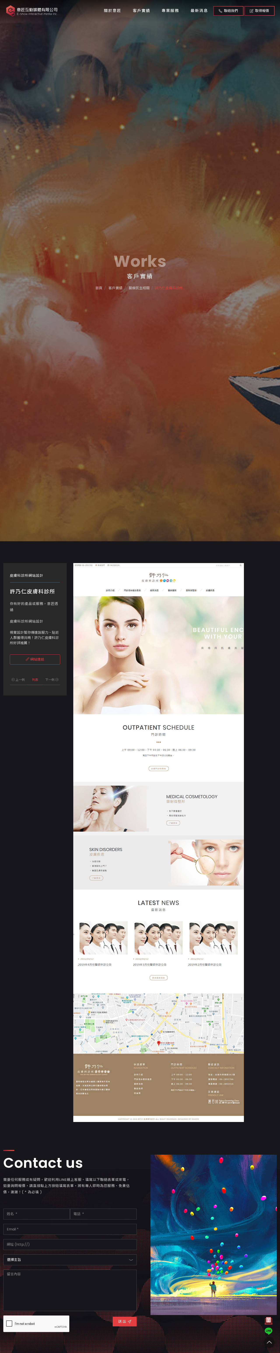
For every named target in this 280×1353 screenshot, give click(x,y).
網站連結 (36, 659)
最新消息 (199, 10)
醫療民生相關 (139, 288)
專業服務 (170, 10)
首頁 (98, 288)
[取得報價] (268, 1322)
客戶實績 (141, 10)
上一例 (20, 680)
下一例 (50, 680)
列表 (35, 680)
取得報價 (262, 10)
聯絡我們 (231, 10)
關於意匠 (112, 10)
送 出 (122, 1321)
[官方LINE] (268, 1331)
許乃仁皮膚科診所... (170, 288)
